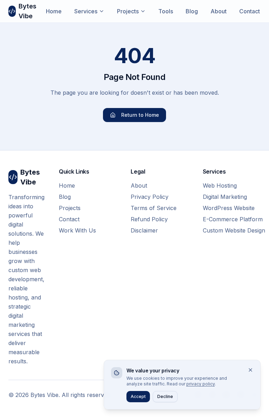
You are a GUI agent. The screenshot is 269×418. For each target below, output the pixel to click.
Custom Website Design (232, 230)
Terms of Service (154, 207)
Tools (165, 11)
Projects (128, 11)
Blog (192, 11)
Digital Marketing (225, 196)
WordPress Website (229, 207)
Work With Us (77, 230)
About (219, 11)
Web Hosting (220, 185)
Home (54, 11)
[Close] (250, 370)
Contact (249, 11)
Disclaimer (144, 230)
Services (85, 11)
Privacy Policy (149, 196)
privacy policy (200, 383)
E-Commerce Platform (232, 219)
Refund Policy (149, 219)
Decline (165, 396)
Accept (138, 396)
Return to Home (140, 115)
